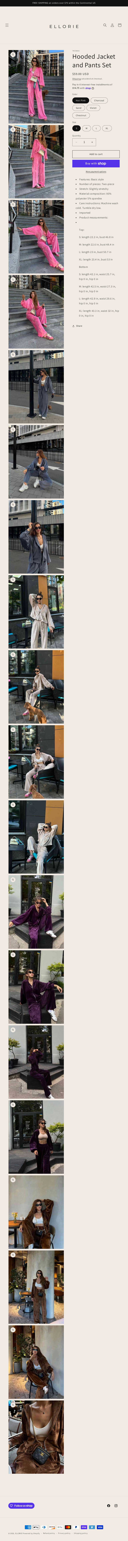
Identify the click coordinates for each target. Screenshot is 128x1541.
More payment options (96, 171)
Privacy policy (64, 1533)
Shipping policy (81, 1533)
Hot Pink (81, 100)
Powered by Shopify (31, 1533)
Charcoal (99, 100)
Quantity (76, 135)
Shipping (76, 78)
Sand (79, 107)
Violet (93, 107)
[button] (7, 25)
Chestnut (81, 115)
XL (107, 128)
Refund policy (49, 1533)
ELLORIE (18, 1533)
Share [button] (79, 325)
